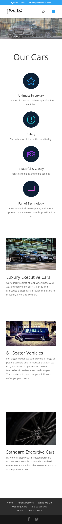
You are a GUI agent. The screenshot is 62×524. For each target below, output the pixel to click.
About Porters (26, 502)
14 (45, 36)
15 (47, 36)
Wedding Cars (19, 506)
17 (53, 36)
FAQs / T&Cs (35, 510)
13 (42, 36)
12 (39, 36)
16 (50, 36)
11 (36, 36)
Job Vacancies (39, 506)
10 (33, 36)
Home (10, 502)
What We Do (45, 502)
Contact (20, 510)
